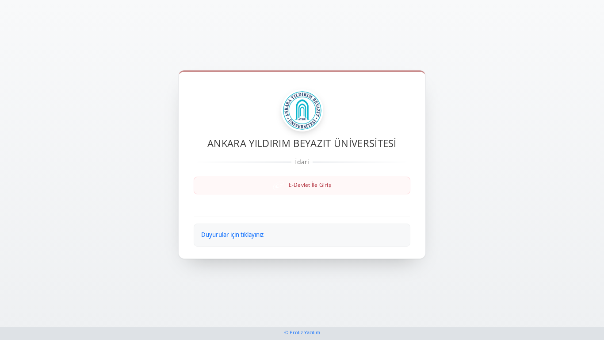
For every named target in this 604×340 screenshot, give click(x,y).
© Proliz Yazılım (302, 332)
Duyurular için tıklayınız (232, 235)
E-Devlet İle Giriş (309, 185)
